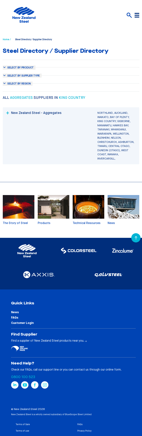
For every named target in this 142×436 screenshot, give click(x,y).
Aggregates (22, 97)
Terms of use (22, 430)
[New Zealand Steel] (24, 25)
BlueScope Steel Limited (78, 414)
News (15, 312)
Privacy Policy (84, 430)
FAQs (14, 317)
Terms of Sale (23, 424)
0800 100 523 (23, 376)
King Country (72, 97)
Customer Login (22, 323)
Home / (7, 39)
